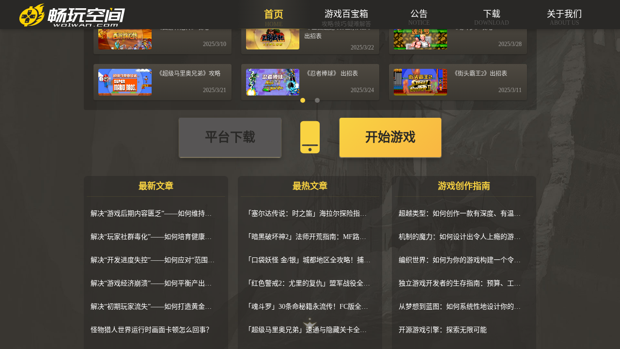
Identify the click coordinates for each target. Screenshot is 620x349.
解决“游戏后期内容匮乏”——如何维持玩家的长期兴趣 (154, 213)
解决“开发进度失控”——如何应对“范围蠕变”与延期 (154, 260)
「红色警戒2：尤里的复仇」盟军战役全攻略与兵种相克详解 (308, 283)
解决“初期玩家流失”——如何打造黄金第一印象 (154, 306)
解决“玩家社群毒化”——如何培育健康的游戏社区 (154, 236)
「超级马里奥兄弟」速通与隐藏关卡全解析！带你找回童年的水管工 (308, 329)
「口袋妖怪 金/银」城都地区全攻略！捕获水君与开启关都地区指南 (308, 260)
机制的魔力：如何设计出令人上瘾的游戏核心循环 (462, 236)
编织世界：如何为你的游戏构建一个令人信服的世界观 (462, 260)
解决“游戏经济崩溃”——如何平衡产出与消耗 (154, 283)
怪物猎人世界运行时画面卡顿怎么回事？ (152, 329)
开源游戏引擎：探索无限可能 (443, 329)
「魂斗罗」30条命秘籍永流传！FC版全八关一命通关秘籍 (308, 306)
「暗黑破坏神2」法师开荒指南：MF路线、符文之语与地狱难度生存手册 (308, 236)
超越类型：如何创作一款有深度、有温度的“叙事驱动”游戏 (462, 213)
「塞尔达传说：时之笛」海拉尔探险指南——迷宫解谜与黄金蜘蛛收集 (308, 213)
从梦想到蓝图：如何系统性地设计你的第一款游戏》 (462, 306)
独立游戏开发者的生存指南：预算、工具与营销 (462, 283)
